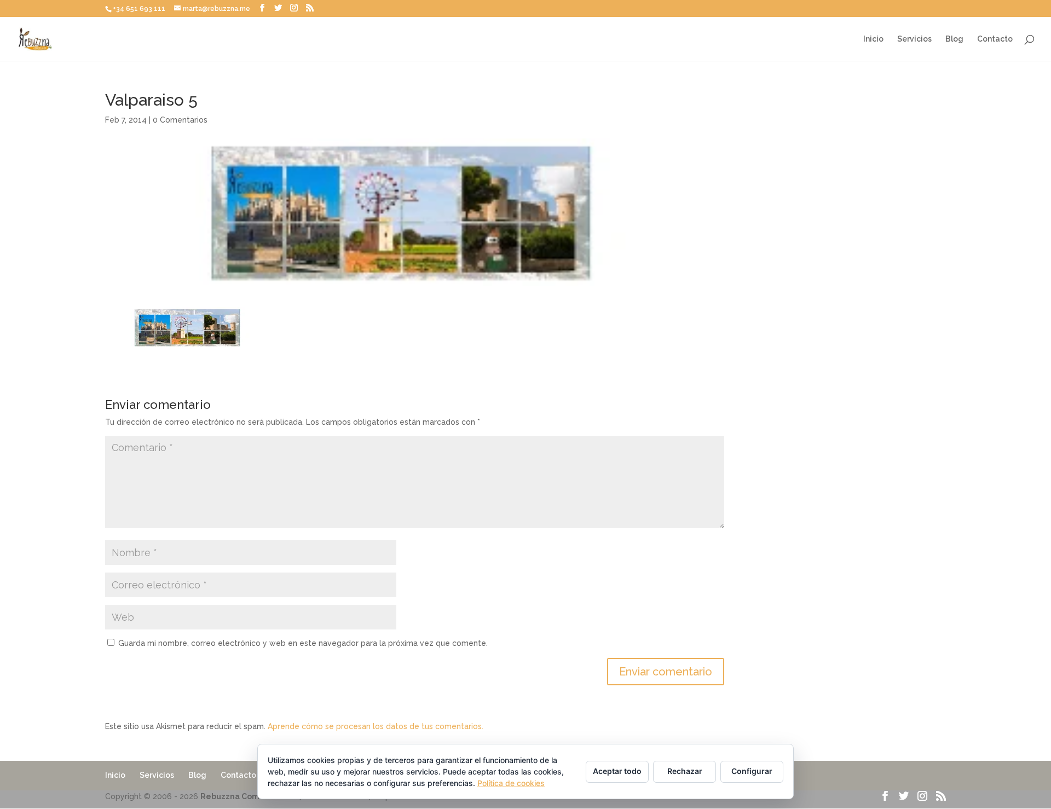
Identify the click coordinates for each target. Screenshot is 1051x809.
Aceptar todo (617, 771)
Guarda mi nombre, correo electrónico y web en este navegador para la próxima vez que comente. (303, 643)
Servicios (914, 39)
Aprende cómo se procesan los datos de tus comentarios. (375, 726)
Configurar (751, 771)
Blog (954, 39)
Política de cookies (511, 783)
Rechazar (684, 771)
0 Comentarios (180, 119)
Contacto (995, 39)
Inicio (873, 39)
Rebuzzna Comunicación (248, 796)
